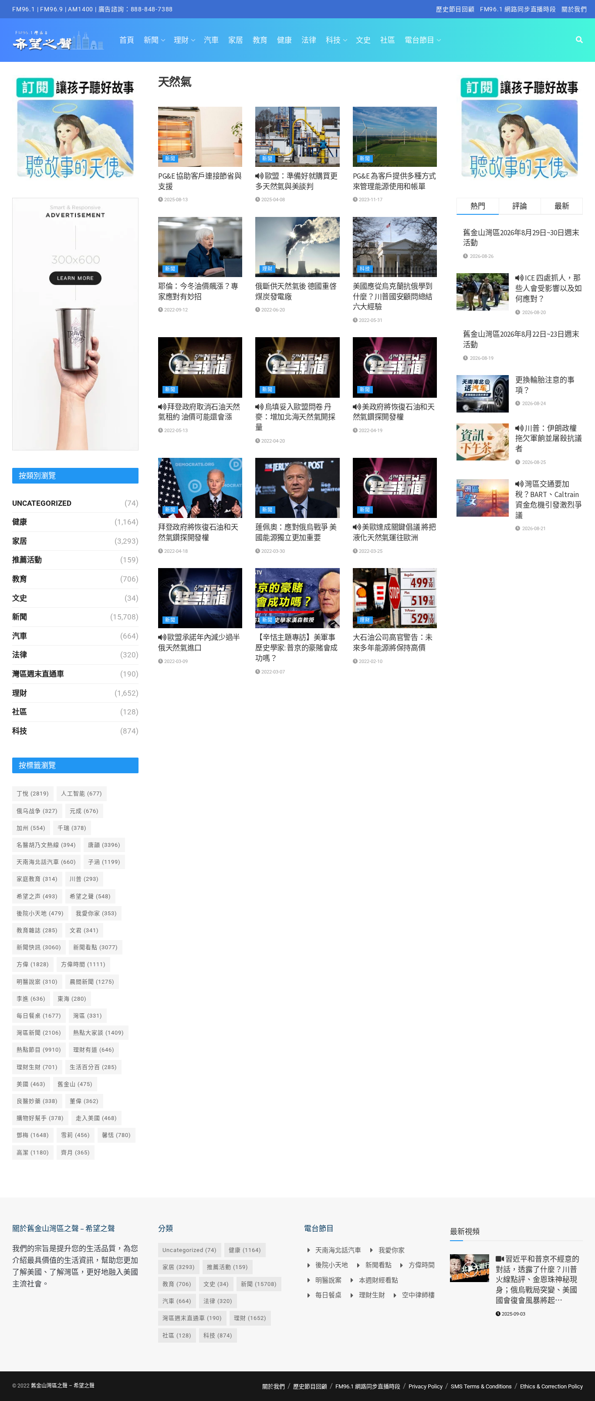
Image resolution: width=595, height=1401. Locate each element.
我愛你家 (96, 913)
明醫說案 (37, 981)
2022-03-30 (272, 551)
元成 (84, 811)
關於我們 (574, 9)
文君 (84, 930)
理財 (181, 40)
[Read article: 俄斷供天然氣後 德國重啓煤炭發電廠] (297, 247)
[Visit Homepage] (58, 40)
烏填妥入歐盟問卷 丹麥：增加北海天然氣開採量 (295, 417)
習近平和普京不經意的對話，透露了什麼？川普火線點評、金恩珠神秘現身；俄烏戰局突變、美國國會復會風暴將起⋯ (537, 1279)
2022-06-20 (272, 310)
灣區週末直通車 (38, 674)
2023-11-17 (370, 200)
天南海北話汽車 (46, 862)
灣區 (87, 1015)
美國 (31, 1084)
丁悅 (33, 793)
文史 (363, 40)
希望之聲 (90, 896)
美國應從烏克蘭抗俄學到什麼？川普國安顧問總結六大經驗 (393, 296)
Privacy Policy (426, 1386)
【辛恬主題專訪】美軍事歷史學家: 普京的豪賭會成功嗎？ (296, 648)
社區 (387, 40)
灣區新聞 (39, 1032)
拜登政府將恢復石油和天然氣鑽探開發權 (198, 532)
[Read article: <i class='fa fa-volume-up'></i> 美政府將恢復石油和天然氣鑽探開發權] (395, 367)
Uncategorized (41, 503)
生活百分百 (93, 1067)
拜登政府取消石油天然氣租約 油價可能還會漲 (199, 412)
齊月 (75, 1152)
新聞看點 (95, 947)
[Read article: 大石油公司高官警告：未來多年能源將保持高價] (395, 598)
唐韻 (104, 845)
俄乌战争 (37, 811)
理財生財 (37, 1067)
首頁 (126, 40)
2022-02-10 (370, 661)
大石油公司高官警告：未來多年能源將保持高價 (393, 643)
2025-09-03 (512, 1314)
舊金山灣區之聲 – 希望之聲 (63, 1386)
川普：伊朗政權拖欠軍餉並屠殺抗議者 (548, 438)
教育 (260, 40)
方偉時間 (83, 964)
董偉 (84, 1101)
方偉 (33, 964)
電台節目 (419, 40)
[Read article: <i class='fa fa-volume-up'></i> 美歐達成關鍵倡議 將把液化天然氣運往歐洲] (395, 488)
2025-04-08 (272, 200)
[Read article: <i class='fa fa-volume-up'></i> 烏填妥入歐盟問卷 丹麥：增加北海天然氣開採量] (297, 367)
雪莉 (75, 1135)
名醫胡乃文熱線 (46, 845)
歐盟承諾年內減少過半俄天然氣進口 (199, 643)
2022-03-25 (370, 551)
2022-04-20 (272, 441)
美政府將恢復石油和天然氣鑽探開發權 (394, 412)
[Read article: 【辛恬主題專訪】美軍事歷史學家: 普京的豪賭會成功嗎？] (297, 598)
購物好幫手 (40, 1118)
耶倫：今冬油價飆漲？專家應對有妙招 (198, 291)
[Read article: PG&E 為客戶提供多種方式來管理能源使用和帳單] (395, 137)
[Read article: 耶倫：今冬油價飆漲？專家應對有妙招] (200, 247)
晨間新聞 (92, 981)
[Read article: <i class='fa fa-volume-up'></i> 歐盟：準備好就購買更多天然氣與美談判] (297, 137)
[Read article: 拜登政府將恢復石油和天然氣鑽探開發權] (200, 488)
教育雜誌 (37, 930)
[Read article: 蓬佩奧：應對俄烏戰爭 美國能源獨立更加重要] (297, 488)
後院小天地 (40, 913)
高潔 (33, 1152)
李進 (31, 998)
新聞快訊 (39, 947)
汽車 (211, 40)
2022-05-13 (175, 430)
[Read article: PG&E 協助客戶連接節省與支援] (200, 137)
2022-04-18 (175, 551)
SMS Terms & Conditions (481, 1386)
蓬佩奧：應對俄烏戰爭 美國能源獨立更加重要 (295, 532)
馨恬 (116, 1135)
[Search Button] (579, 40)
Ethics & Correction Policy (551, 1386)
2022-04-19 (370, 430)
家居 (235, 40)
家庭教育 (37, 879)
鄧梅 (33, 1135)
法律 (308, 40)
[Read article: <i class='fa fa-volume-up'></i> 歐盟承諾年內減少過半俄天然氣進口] (200, 598)
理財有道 (94, 1049)
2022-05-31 (370, 320)
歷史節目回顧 (455, 9)
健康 (284, 40)
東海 (72, 998)
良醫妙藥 (37, 1101)
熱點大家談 (98, 1032)
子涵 (104, 862)
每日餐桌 (39, 1015)
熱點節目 (39, 1049)
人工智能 (81, 793)
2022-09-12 (175, 310)
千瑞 (72, 828)
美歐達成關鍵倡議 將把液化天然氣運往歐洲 (394, 532)
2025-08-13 (175, 200)
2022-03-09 (175, 661)
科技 (333, 40)
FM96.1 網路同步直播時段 (518, 9)
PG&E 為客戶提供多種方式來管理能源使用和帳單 (394, 181)
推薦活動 (27, 559)
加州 (31, 828)
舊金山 (75, 1084)
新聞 (151, 40)
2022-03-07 (272, 672)
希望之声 (37, 896)
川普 (84, 879)
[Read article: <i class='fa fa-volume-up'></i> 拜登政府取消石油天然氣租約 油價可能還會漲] (200, 367)
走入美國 (96, 1118)
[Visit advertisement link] (75, 127)
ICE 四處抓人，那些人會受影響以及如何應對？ (548, 288)
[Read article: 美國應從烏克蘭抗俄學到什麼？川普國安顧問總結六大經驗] (395, 247)
